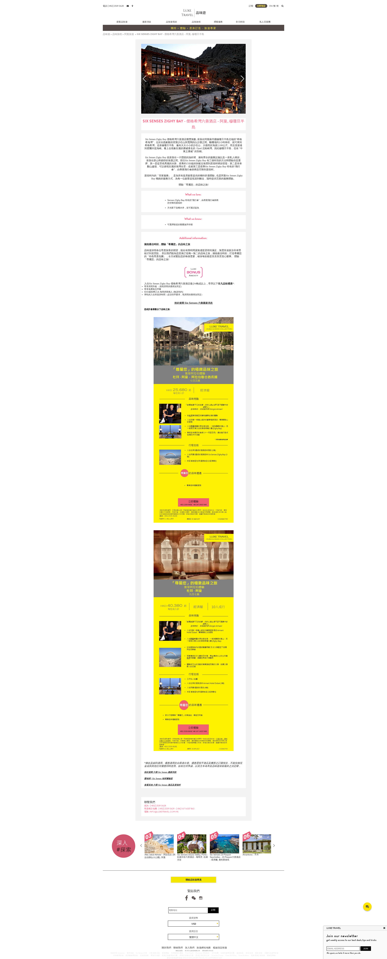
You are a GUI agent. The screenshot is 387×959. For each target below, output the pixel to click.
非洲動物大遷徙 (177, 953)
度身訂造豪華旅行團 (169, 955)
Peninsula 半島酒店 (203, 953)
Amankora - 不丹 (218, 854)
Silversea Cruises (217, 955)
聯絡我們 (178, 947)
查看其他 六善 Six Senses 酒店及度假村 (162, 785)
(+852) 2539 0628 (158, 805)
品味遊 (106, 34)
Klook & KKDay (231, 955)
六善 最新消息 (154, 953)
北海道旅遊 (144, 955)
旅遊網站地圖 (204, 947)
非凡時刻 (240, 21)
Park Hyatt (189, 953)
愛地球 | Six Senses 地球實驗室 (158, 778)
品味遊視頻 (171, 21)
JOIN (365, 948)
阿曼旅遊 (129, 34)
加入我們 (189, 947)
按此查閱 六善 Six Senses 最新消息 (160, 772)
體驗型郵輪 (271, 955)
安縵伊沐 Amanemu (118, 953)
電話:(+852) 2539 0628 (113, 5)
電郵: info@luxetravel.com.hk (161, 811)
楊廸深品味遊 (220, 947)
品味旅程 (196, 21)
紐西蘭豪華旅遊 (132, 955)
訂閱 (213, 910)
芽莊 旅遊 (249, 953)
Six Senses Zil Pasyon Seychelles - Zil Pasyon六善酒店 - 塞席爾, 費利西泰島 (192, 857)
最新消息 (146, 21)
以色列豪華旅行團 (227, 953)
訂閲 (251, 5)
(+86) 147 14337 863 (185, 808)
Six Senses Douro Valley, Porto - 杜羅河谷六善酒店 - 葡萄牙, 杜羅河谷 (160, 857)
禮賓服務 (218, 21)
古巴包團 (215, 953)
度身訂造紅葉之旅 (202, 955)
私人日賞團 (265, 21)
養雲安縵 (130, 953)
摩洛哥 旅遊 (155, 955)
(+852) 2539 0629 (166, 808)
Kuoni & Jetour (244, 955)
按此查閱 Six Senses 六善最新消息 (193, 303)
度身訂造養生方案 (186, 955)
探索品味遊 (122, 21)
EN (270, 5)
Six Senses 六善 (141, 953)
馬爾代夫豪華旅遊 (271, 953)
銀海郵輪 (165, 953)
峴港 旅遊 (258, 953)
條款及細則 (179, 951)
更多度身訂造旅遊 (258, 955)
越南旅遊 (240, 953)
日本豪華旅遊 (118, 955)
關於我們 (166, 947)
